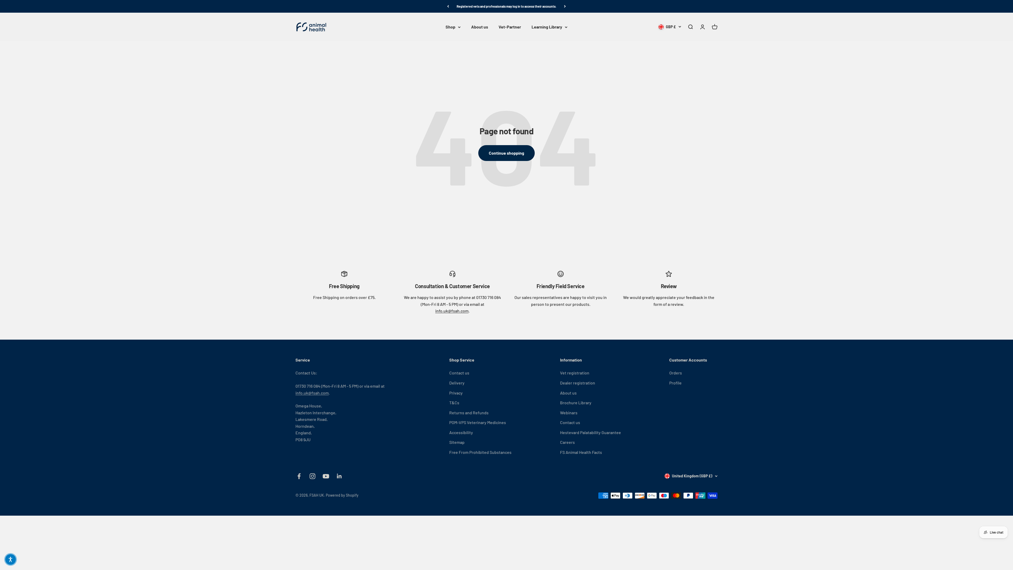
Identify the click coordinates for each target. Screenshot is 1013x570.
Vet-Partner (510, 27)
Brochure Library (575, 402)
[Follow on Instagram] (312, 476)
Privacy (456, 392)
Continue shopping (506, 152)
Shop (450, 27)
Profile (675, 382)
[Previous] (448, 6)
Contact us (459, 372)
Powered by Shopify (342, 495)
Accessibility (461, 432)
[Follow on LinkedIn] (339, 476)
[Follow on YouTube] (325, 476)
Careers (567, 442)
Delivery (457, 382)
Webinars (568, 412)
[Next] (565, 6)
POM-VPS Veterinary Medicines (477, 422)
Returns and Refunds (469, 412)
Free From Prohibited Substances (480, 452)
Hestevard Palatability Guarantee (590, 432)
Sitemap (457, 442)
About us (479, 27)
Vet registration (574, 372)
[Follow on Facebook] (299, 476)
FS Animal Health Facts (581, 452)
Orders (675, 372)
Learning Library (547, 27)
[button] (10, 559)
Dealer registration (577, 382)
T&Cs (454, 402)
